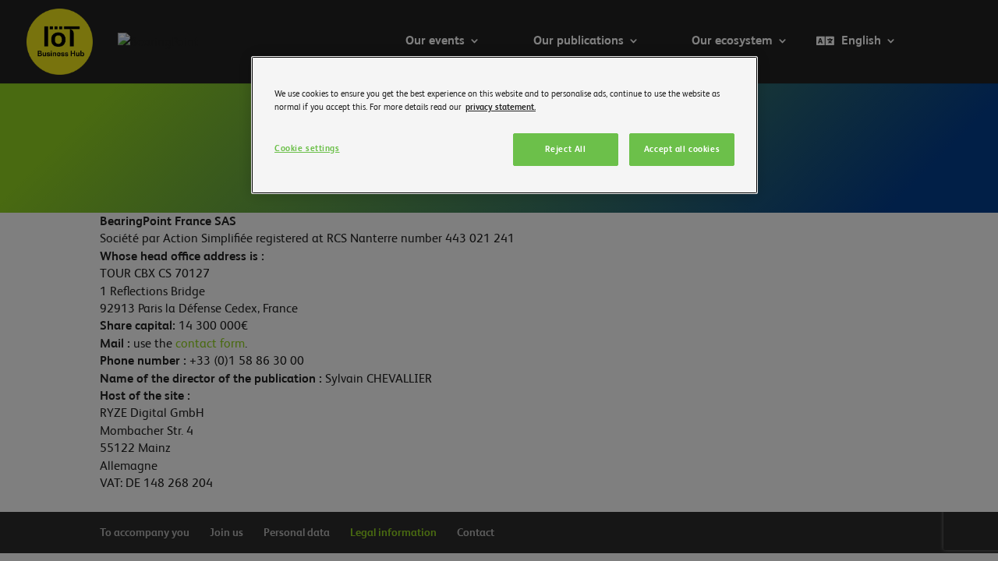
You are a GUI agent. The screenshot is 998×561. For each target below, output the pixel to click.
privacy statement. (500, 107)
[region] (504, 125)
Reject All (565, 149)
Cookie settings (307, 148)
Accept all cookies (682, 149)
